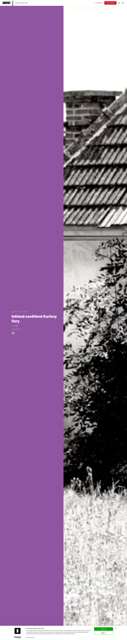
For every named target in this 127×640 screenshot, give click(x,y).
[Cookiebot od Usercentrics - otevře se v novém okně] (17, 637)
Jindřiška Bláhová (16, 329)
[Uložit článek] (13, 333)
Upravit (103, 632)
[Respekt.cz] (6, 3)
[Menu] (122, 3)
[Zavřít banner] (115, 627)
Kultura (13, 311)
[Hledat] (118, 3)
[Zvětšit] (95, 323)
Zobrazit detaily (30, 637)
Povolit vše (103, 629)
